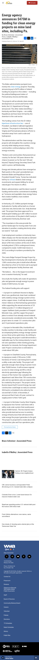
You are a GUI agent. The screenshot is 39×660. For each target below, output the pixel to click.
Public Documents (9, 591)
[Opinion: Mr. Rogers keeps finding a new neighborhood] (8, 474)
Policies (6, 615)
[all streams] (36, 657)
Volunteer (7, 611)
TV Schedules (8, 623)
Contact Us (7, 576)
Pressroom (7, 580)
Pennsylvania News (10, 427)
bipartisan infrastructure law (12, 123)
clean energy (15, 87)
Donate (33, 3)
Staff (5, 595)
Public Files (7, 635)
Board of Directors (9, 599)
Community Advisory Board (12, 603)
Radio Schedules (9, 627)
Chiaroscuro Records (10, 587)
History (6, 631)
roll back (12, 180)
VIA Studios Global (9, 589)
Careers (6, 607)
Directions (7, 619)
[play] (3, 658)
